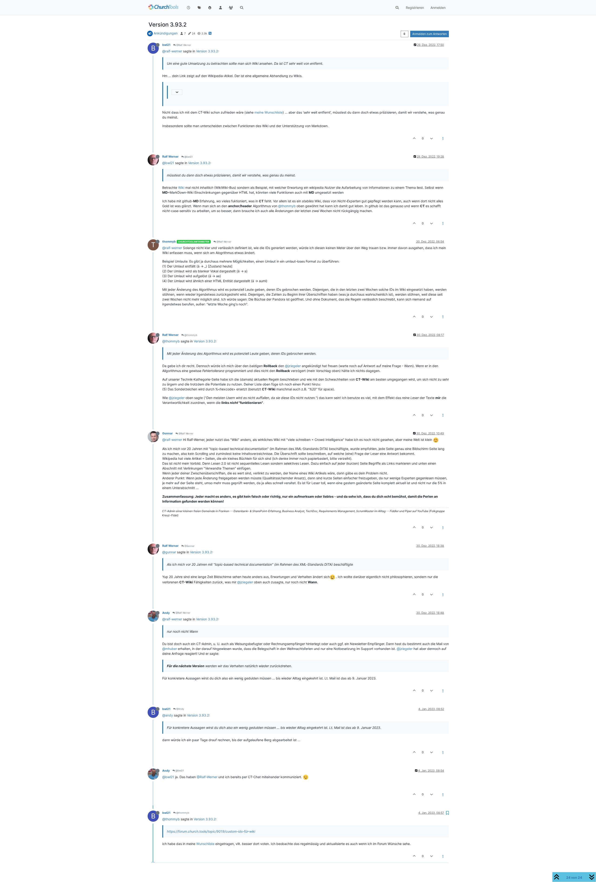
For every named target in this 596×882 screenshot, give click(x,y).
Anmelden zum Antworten (429, 34)
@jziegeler (293, 366)
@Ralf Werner (183, 45)
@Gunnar (189, 545)
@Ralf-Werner (207, 777)
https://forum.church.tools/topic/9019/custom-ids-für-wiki (211, 831)
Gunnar (167, 433)
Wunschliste (205, 844)
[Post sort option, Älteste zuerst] (404, 34)
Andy (166, 613)
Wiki (181, 187)
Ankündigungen (166, 33)
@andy (167, 715)
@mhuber (169, 649)
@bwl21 (188, 156)
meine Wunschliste (268, 112)
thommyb (169, 241)
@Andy (180, 708)
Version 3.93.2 (207, 51)
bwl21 (166, 45)
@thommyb (287, 206)
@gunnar (169, 552)
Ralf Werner (170, 156)
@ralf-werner (172, 51)
